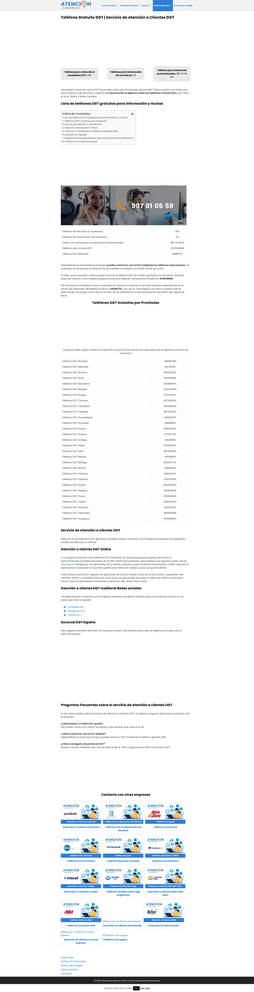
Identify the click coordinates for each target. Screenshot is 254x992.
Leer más (145, 988)
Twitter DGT (74, 615)
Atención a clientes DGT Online (81, 127)
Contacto (66, 973)
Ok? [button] (136, 988)
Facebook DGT (76, 607)
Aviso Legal (67, 957)
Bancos (145, 5)
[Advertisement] (125, 42)
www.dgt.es (67, 564)
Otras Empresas (161, 5)
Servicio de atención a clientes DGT (83, 124)
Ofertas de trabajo (183, 5)
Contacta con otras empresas (80, 141)
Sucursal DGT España (75, 134)
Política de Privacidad (73, 961)
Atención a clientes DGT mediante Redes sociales (91, 131)
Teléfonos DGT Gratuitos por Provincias (85, 121)
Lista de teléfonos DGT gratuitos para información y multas (95, 117)
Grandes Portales (129, 5)
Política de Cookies (72, 965)
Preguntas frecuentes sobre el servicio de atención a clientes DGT (99, 138)
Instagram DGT (76, 611)
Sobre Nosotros (69, 969)
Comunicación (108, 5)
